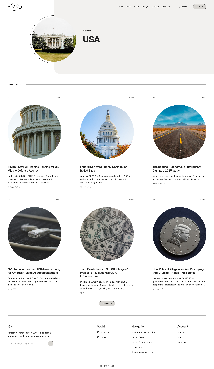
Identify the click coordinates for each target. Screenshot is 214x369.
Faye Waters (15, 187)
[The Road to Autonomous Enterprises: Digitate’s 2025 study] (179, 132)
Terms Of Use (138, 337)
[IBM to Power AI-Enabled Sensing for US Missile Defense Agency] (34, 132)
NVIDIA (58, 199)
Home (120, 7)
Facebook (104, 332)
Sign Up (180, 332)
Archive (155, 7)
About (128, 7)
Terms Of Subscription (142, 342)
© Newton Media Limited (143, 352)
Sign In (180, 337)
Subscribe (181, 342)
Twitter (103, 337)
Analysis (145, 7)
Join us (199, 7)
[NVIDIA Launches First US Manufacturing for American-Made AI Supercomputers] (34, 234)
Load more (107, 304)
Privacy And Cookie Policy (143, 332)
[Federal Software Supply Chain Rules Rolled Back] (107, 132)
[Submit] (50, 343)
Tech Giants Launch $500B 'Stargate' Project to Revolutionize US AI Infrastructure (104, 272)
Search (184, 7)
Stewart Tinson (161, 289)
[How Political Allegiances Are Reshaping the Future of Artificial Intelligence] (179, 234)
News (136, 7)
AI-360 (13, 289)
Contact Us (137, 347)
